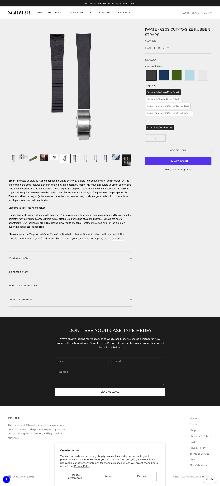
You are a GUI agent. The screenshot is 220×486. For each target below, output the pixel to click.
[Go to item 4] (43, 157)
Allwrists (150, 40)
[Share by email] (168, 48)
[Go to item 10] (105, 158)
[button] (6, 479)
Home (193, 418)
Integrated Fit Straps (49, 12)
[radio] (151, 75)
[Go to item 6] (64, 158)
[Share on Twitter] (159, 48)
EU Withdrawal (199, 465)
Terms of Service (199, 454)
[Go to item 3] (33, 158)
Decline (141, 476)
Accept (108, 476)
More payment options (178, 169)
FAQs (193, 442)
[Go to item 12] (126, 160)
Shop (193, 430)
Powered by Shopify (201, 477)
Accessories (105, 12)
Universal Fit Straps (79, 12)
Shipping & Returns (201, 436)
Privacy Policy (82, 466)
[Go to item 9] (95, 158)
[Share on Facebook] (154, 48)
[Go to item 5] (54, 157)
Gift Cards (124, 12)
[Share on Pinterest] (163, 48)
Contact (194, 459)
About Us (195, 424)
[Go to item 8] (85, 158)
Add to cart (178, 150)
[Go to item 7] (74, 158)
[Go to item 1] (13, 158)
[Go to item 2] (23, 156)
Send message (110, 391)
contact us (118, 238)
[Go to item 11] (116, 157)
